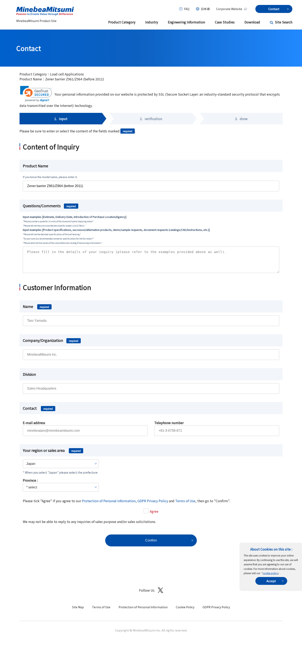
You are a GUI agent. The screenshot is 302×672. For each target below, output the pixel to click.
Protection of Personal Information (109, 500)
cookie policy (270, 573)
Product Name (35, 165)
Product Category (121, 22)
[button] (36, 94)
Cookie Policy (185, 607)
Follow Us (146, 590)
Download (252, 22)
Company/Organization (50, 340)
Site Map (78, 607)
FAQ (186, 9)
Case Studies (225, 22)
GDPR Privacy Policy (152, 500)
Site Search (283, 22)
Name (36, 306)
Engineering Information (186, 22)
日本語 (205, 9)
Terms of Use (185, 500)
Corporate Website (229, 9)
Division (29, 374)
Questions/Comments (49, 205)
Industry (151, 22)
